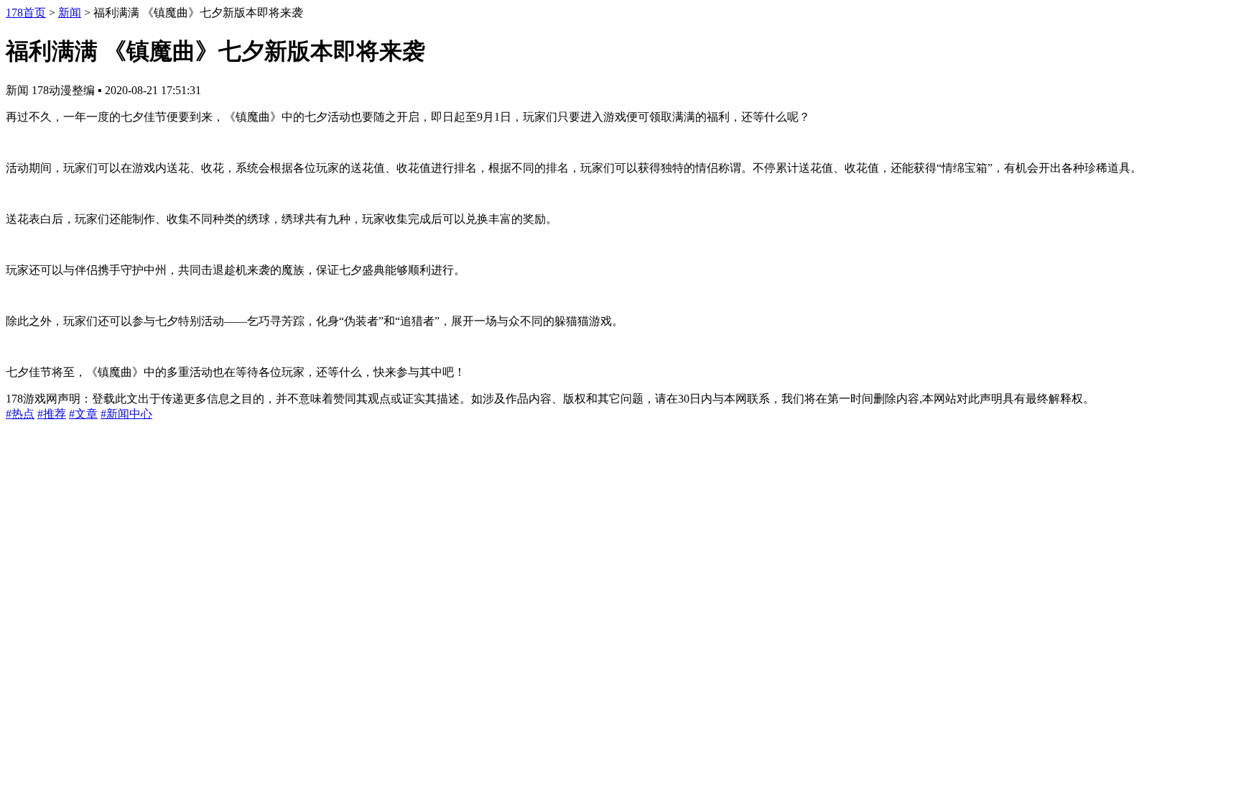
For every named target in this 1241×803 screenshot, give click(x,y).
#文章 (83, 414)
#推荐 (51, 414)
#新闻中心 (126, 414)
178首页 (26, 12)
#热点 (20, 414)
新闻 (69, 12)
